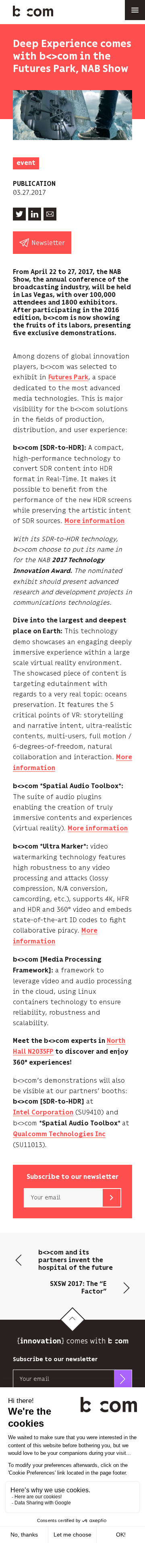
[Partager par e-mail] (50, 214)
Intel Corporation (43, 1113)
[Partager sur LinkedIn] (34, 214)
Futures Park (68, 378)
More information (94, 521)
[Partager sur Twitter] (19, 214)
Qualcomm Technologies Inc (59, 1134)
